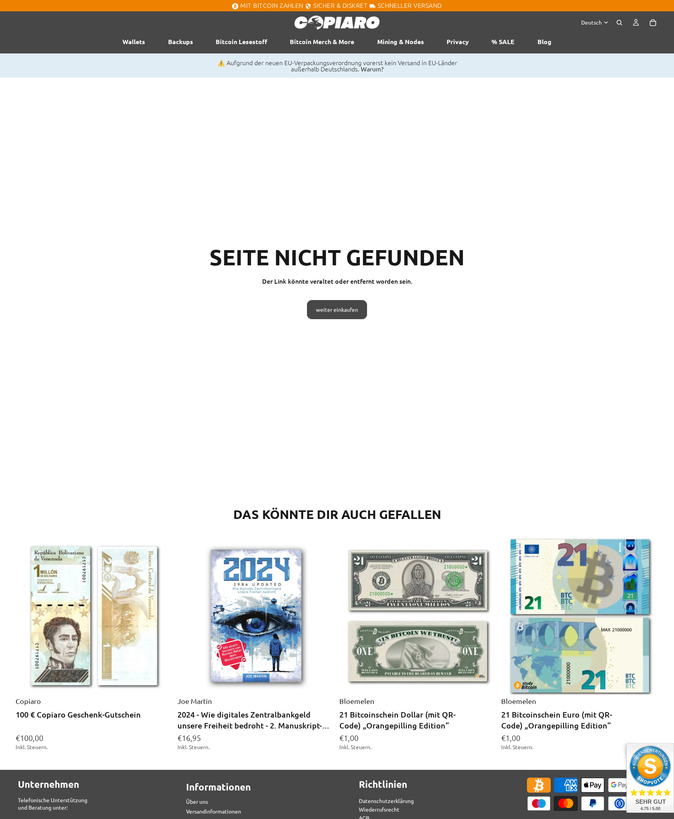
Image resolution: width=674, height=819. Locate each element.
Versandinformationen (213, 811)
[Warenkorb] (653, 22)
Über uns (197, 801)
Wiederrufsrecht (379, 809)
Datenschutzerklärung (386, 800)
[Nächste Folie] (323, 616)
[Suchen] (619, 22)
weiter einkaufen (337, 309)
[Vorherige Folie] (189, 616)
